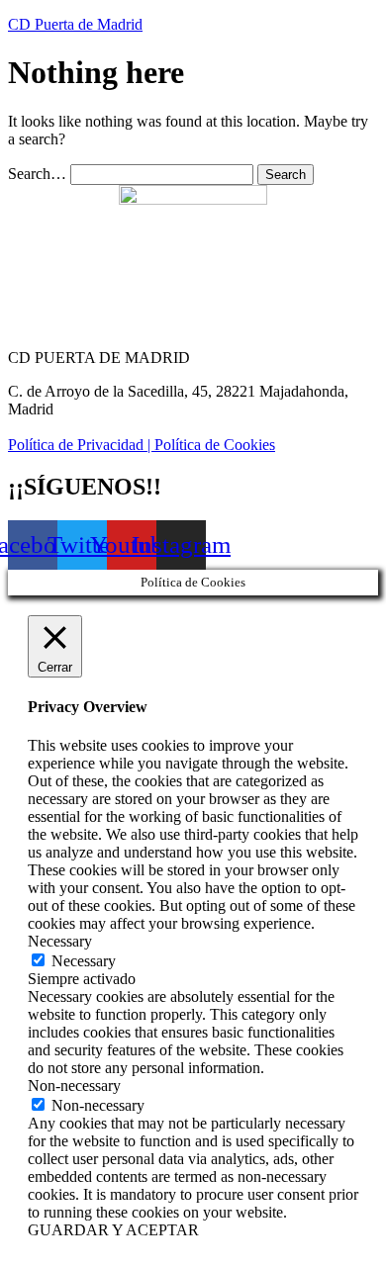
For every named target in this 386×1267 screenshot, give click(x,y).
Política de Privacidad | (81, 444)
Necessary (83, 960)
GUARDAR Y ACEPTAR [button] (113, 1230)
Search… (37, 173)
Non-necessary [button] (74, 1085)
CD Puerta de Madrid (75, 24)
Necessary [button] (60, 941)
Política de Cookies (214, 444)
